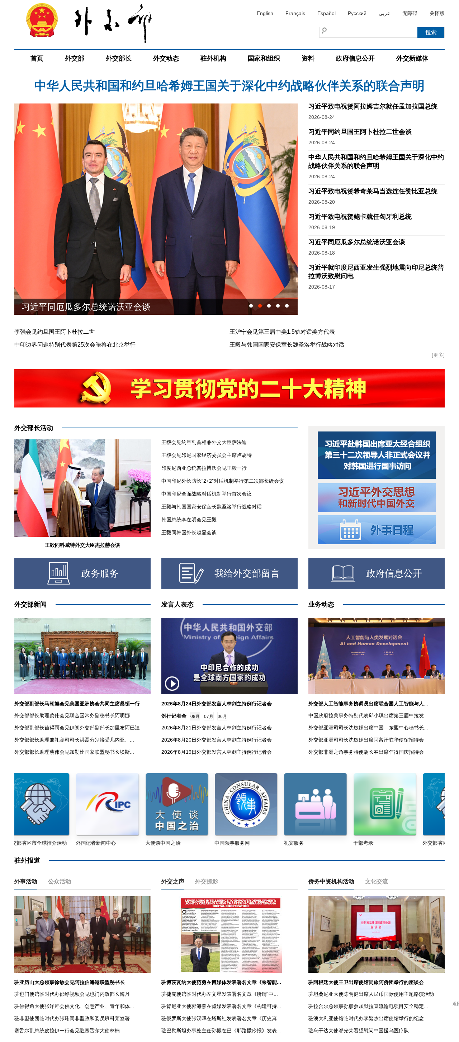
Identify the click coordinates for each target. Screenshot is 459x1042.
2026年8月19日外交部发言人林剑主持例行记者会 (216, 752)
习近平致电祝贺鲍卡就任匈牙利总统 (360, 216)
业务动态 (321, 604)
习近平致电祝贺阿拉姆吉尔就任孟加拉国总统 (229, 85)
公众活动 (59, 881)
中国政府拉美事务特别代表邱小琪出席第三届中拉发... (368, 715)
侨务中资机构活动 (331, 881)
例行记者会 (173, 716)
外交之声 (172, 881)
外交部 (74, 58)
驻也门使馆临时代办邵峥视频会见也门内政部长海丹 (72, 994)
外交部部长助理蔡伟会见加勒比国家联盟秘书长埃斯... (74, 752)
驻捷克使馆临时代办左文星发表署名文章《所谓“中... (219, 994)
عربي (384, 13)
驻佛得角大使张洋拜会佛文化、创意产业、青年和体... (74, 1006)
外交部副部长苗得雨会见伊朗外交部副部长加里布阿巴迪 (77, 727)
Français (295, 13)
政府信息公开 (355, 58)
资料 (308, 58)
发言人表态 (177, 604)
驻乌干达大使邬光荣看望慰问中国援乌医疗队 (358, 1030)
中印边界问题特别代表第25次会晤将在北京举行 (75, 345)
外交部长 (119, 58)
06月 (222, 716)
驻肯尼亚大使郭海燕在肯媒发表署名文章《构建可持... (221, 1006)
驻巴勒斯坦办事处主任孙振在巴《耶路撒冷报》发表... (221, 1030)
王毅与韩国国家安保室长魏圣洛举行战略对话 (287, 345)
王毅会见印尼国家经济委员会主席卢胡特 (206, 455)
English (265, 13)
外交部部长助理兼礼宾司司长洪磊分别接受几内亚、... (74, 740)
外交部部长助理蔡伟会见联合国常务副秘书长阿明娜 (72, 715)
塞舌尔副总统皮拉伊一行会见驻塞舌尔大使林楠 (67, 1030)
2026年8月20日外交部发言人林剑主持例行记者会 (216, 740)
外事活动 (25, 881)
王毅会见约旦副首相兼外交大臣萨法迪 (204, 442)
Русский (357, 13)
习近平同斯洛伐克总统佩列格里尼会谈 (95, 307)
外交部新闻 (30, 604)
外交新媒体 (412, 58)
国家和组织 (264, 58)
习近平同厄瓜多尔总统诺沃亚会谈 (356, 242)
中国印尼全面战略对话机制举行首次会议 (206, 494)
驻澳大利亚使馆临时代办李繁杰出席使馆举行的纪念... (368, 1018)
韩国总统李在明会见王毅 (189, 519)
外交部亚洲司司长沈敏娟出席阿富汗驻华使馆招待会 (366, 740)
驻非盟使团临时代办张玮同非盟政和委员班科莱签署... (74, 1018)
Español (326, 13)
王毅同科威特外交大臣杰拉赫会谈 (82, 545)
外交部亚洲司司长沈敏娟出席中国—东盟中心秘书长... (368, 727)
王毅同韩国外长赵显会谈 (189, 532)
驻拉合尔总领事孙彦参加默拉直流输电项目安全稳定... (368, 1006)
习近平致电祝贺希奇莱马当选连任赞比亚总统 (372, 191)
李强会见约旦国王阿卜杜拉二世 (54, 332)
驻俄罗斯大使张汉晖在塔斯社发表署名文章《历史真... (221, 1018)
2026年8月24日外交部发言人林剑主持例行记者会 (216, 703)
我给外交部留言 (247, 573)
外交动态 (166, 58)
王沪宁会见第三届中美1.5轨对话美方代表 (282, 332)
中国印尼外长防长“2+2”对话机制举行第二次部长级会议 (222, 481)
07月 (208, 716)
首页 (36, 58)
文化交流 (376, 881)
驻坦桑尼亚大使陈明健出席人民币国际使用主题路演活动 (371, 994)
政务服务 (100, 573)
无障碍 (409, 13)
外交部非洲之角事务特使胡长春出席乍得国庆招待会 (366, 752)
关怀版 (437, 13)
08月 (195, 716)
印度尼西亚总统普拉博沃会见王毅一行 (204, 468)
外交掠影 (206, 881)
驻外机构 (213, 58)
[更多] (438, 355)
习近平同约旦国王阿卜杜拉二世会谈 (360, 131)
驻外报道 (27, 860)
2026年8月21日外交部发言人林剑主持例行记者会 (216, 727)
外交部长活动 (33, 427)
